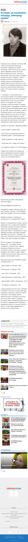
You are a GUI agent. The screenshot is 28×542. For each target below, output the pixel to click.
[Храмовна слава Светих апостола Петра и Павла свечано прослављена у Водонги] (4, 351)
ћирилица (3, 397)
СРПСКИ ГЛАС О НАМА (10, 536)
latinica (9, 397)
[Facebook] (10, 532)
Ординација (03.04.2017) (9, 465)
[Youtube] (18, 532)
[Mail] (14, 532)
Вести (3, 10)
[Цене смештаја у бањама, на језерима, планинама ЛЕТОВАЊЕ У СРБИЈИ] (4, 360)
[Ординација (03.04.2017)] (14, 460)
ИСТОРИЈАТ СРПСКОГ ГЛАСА (10, 537)
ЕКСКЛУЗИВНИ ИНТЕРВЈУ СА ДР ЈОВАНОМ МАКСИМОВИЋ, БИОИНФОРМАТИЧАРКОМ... (18, 419)
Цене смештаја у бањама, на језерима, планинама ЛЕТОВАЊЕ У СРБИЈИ (17, 360)
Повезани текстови (7, 331)
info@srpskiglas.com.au (16, 521)
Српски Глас (6, 21)
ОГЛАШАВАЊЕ (21, 537)
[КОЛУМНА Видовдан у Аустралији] (4, 380)
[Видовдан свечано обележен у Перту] (4, 387)
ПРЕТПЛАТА (19, 536)
